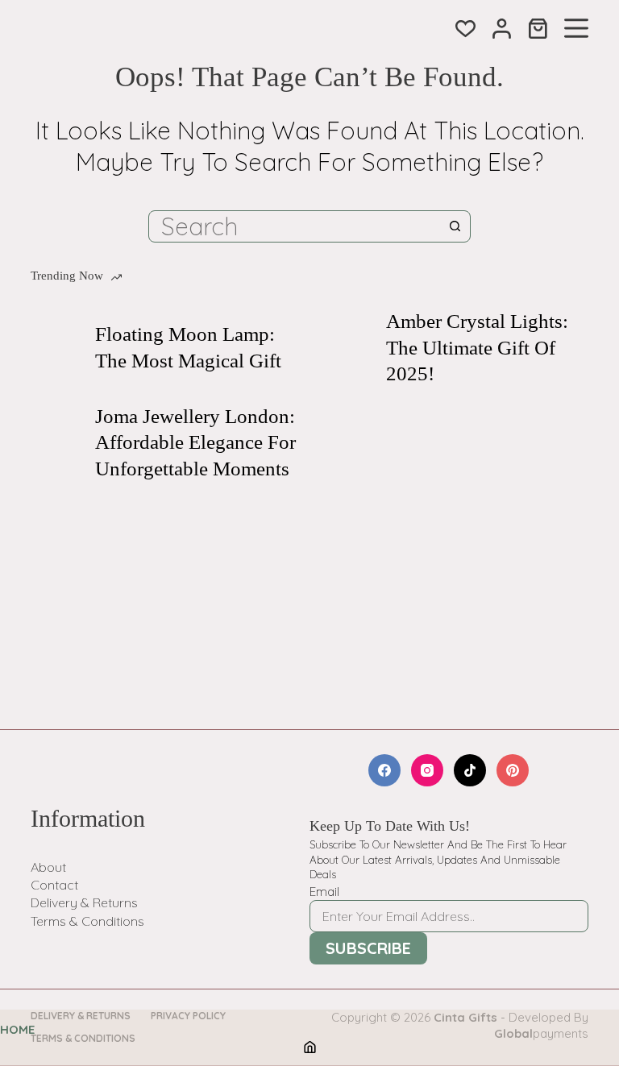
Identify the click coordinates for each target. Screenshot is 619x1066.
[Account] (502, 29)
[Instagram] (427, 770)
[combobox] (294, 226)
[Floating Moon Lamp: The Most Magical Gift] (55, 348)
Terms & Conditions (87, 921)
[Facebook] (384, 770)
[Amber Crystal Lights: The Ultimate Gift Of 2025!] (346, 348)
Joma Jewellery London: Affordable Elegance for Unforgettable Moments (195, 442)
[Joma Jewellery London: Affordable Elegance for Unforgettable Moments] (55, 442)
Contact (54, 885)
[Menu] (576, 28)
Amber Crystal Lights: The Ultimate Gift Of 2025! (477, 347)
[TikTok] (470, 770)
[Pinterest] (512, 770)
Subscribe (368, 948)
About (48, 867)
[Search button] (454, 226)
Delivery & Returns (84, 902)
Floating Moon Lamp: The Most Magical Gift (188, 347)
